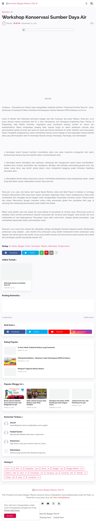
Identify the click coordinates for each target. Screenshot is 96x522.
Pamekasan (36, 473)
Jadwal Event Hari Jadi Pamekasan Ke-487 (80, 402)
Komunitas (35, 246)
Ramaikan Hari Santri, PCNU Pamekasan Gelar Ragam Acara (59, 403)
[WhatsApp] (42, 253)
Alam (9, 468)
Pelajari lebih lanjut (12, 510)
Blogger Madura (74, 468)
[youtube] (48, 503)
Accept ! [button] (10, 516)
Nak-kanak (52, 246)
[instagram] (53, 503)
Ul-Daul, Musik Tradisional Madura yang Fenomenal (36, 347)
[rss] (59, 503)
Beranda (5, 12)
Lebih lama (88, 317)
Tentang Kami (45, 518)
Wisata (10, 477)
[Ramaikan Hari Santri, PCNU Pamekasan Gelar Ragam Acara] (59, 394)
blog (21, 477)
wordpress (33, 477)
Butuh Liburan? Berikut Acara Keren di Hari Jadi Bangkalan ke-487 (12, 403)
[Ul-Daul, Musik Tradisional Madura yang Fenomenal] (10, 351)
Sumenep (67, 473)
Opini (23, 473)
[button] (3, 3)
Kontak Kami (59, 518)
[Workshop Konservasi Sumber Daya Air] (16, 272)
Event (28, 246)
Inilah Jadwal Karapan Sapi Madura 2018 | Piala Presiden (36, 403)
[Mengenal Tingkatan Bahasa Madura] (10, 372)
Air (12, 12)
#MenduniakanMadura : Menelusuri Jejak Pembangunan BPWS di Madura (44, 358)
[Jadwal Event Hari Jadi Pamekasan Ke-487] (82, 394)
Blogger (21, 246)
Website (81, 473)
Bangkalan (32, 468)
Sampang (52, 473)
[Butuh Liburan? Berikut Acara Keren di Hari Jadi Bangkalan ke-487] (14, 394)
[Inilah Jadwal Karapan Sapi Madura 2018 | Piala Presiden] (37, 394)
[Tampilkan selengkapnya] (56, 253)
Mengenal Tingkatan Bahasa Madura (31, 369)
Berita (14, 246)
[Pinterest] (46, 253)
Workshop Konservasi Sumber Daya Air (15, 284)
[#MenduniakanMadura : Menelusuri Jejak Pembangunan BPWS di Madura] (10, 361)
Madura (44, 246)
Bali (19, 468)
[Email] (51, 253)
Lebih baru (7, 317)
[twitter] (42, 503)
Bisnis (45, 468)
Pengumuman (64, 246)
